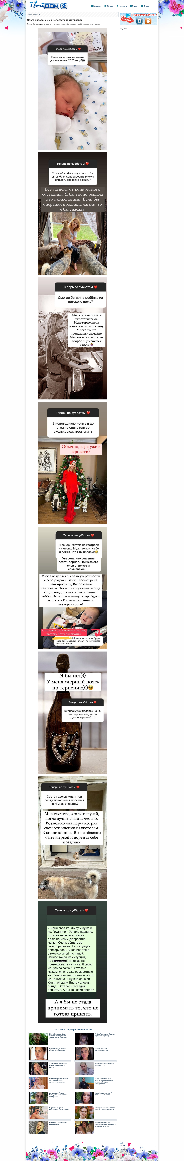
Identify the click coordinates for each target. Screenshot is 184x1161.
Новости (123, 6)
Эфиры (110, 6)
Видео (146, 6)
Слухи (135, 6)
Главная (97, 6)
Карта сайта (33, 1159)
